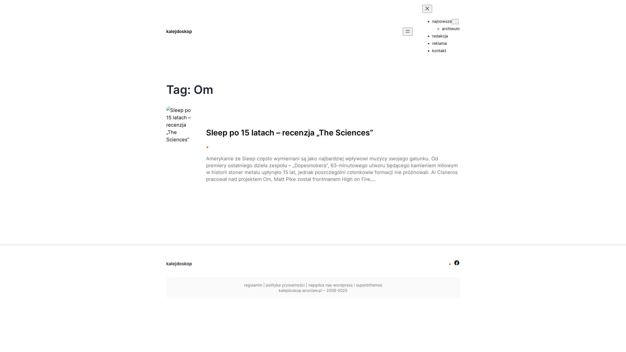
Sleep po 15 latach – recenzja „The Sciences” (289, 132)
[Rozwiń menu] (408, 32)
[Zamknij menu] (427, 9)
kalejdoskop (179, 31)
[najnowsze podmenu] (455, 21)
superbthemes (369, 285)
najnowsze (442, 21)
